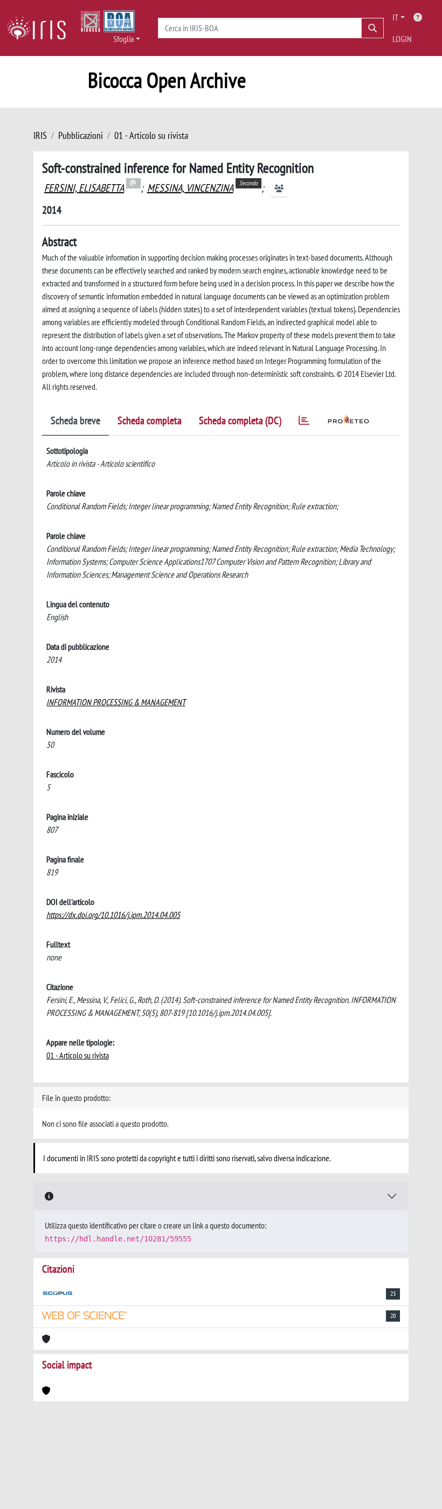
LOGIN (402, 38)
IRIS (40, 135)
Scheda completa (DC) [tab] (240, 420)
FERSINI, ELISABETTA (84, 188)
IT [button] (395, 17)
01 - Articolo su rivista (151, 135)
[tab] (304, 422)
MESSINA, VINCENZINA (190, 188)
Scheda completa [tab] (150, 420)
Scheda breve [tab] (75, 420)
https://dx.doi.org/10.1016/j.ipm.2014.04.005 (113, 914)
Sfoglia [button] (123, 38)
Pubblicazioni (80, 135)
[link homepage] (40, 28)
